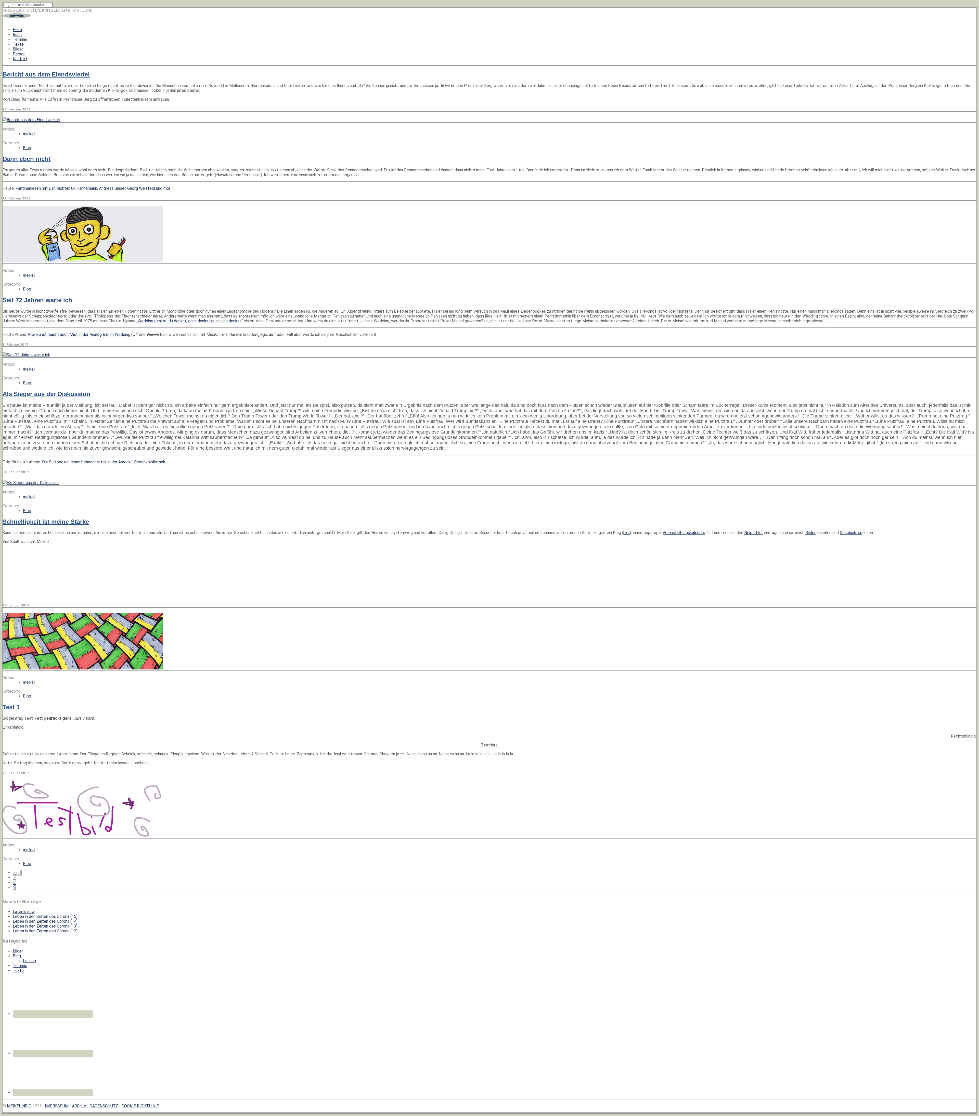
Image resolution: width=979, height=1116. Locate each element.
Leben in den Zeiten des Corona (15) (45, 916)
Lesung (29, 960)
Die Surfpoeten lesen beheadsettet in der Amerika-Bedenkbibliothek (103, 462)
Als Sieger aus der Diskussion (46, 393)
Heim (17, 29)
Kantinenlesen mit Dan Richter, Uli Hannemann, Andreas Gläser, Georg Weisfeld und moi (93, 188)
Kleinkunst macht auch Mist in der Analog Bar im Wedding (79, 334)
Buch (17, 34)
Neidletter (753, 532)
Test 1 (11, 707)
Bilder (18, 49)
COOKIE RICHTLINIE (140, 1106)
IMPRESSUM (57, 1106)
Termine (20, 39)
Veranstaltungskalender (684, 532)
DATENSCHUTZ (103, 1106)
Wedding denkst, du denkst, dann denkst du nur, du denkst (189, 321)
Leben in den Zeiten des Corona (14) (45, 921)
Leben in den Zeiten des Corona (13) (45, 926)
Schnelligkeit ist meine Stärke (46, 521)
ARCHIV (79, 1106)
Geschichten (851, 532)
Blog (27, 147)
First (17, 872)
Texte (18, 44)
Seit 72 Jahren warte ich (37, 300)
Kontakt (20, 58)
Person (19, 54)
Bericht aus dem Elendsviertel (46, 74)
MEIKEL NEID (19, 1106)
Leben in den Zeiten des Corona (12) (45, 931)
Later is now (24, 911)
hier (626, 532)
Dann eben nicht (26, 158)
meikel (29, 134)
